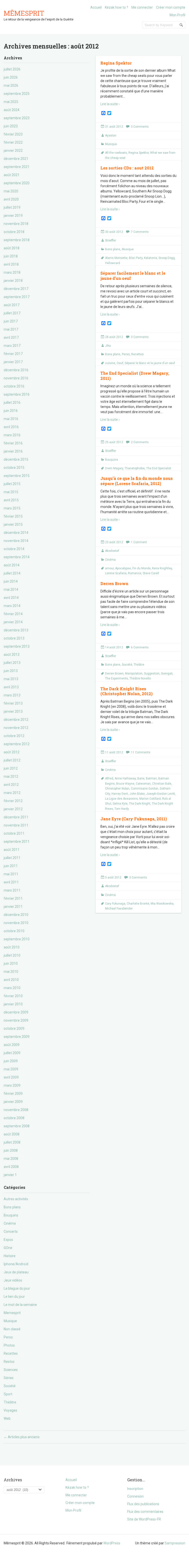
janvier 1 (10, 1175)
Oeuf (120, 363)
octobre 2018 (14, 232)
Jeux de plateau (16, 1272)
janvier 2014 (13, 622)
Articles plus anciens (22, 1437)
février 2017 (13, 354)
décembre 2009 (16, 1012)
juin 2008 (11, 1150)
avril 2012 (11, 785)
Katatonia (150, 258)
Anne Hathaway (125, 778)
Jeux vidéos (13, 1280)
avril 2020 (11, 199)
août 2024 (11, 110)
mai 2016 (11, 419)
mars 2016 (12, 435)
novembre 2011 (16, 825)
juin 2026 (11, 77)
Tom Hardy (121, 808)
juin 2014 (11, 581)
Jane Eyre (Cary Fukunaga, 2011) (133, 818)
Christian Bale (161, 783)
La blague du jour (17, 1288)
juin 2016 (11, 411)
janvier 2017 (13, 362)
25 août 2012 (114, 442)
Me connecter (142, 7)
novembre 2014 (16, 541)
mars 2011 (12, 890)
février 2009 (13, 1094)
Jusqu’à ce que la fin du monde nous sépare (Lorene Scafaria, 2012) (136, 481)
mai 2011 (11, 874)
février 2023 (13, 134)
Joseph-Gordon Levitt (160, 793)
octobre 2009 (14, 1028)
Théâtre (10, 1402)
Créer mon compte (170, 7)
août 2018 (11, 248)
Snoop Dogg (166, 258)
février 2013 (13, 703)
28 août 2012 (114, 337)
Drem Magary (114, 468)
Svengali (167, 673)
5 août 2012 (113, 877)
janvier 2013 (13, 711)
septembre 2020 (17, 183)
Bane (140, 778)
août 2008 (11, 1134)
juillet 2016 (12, 403)
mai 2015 (11, 492)
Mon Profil (177, 15)
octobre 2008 (14, 1118)
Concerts (11, 1231)
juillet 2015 (12, 484)
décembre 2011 (16, 817)
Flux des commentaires (145, 1512)
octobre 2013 (14, 638)
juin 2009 (11, 1061)
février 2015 (13, 516)
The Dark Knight (139, 803)
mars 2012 (12, 793)
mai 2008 (11, 1159)
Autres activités (16, 1199)
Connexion (135, 1496)
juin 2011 (11, 866)
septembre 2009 (17, 1037)
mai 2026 (11, 85)
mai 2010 (11, 972)
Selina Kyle (120, 803)
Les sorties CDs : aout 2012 (127, 167)
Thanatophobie (135, 468)
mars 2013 (12, 695)
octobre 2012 (14, 736)
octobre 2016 (14, 386)
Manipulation (133, 673)
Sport (8, 1394)
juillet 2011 (12, 858)
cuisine (110, 363)
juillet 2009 (12, 1053)
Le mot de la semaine (20, 1305)
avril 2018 (11, 264)
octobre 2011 (14, 833)
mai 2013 (11, 679)
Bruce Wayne (125, 783)
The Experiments (116, 678)
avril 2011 (11, 882)
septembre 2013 (17, 646)
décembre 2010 (16, 915)
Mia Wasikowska (162, 903)
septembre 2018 (17, 240)
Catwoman (143, 783)
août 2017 (11, 305)
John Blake (137, 793)
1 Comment (139, 542)
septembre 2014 (17, 557)
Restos (9, 1362)
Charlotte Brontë (138, 903)
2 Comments (140, 442)
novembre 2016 (16, 378)
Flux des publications (143, 1504)
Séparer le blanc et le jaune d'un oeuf (150, 363)
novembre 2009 (16, 1020)
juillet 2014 (12, 573)
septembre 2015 (17, 476)
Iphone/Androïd (16, 1264)
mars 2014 (12, 606)
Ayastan (110, 135)
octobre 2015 (14, 468)
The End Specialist (158, 468)
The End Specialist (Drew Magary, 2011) (134, 376)
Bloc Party (135, 258)
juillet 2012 (12, 760)
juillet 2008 (12, 1142)
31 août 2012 (114, 126)
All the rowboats (116, 152)
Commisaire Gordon (144, 788)
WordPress (111, 1543)
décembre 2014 (16, 533)
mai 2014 (11, 589)
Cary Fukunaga (115, 903)
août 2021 (11, 175)
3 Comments (140, 126)
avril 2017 (11, 337)
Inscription (135, 1489)
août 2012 (11, 752)
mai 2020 (11, 191)
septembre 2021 (17, 167)
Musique (10, 1321)
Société (10, 1386)
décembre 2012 (16, 720)
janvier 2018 (13, 281)
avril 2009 (11, 1077)
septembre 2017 (17, 297)
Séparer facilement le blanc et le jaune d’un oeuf (132, 275)
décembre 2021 (16, 159)
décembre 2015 (16, 459)
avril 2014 (11, 598)
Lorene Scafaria (115, 573)
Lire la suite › (110, 104)
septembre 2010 (17, 939)
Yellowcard (112, 263)
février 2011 (13, 898)
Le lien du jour (14, 1297)
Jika (108, 345)
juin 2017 (11, 321)
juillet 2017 (12, 313)
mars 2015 (12, 508)
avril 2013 (11, 687)
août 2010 (11, 947)
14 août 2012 (114, 647)
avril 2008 (11, 1167)
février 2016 (13, 443)
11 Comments (140, 752)
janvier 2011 (13, 907)
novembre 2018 (16, 224)
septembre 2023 (17, 118)
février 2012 (13, 801)
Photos (9, 1345)
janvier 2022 (13, 150)
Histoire (10, 1256)
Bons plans (12, 1207)
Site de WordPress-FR (144, 1519)
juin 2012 (11, 768)
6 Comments (140, 647)
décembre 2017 (16, 289)
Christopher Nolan (117, 788)
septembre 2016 (17, 394)
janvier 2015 (13, 524)
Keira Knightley (162, 568)
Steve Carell (151, 573)
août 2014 (11, 565)
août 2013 (11, 655)
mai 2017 (11, 329)
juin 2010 (11, 963)
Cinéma (10, 1223)
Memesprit (12, 1313)
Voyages (10, 1410)
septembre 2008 (17, 1126)
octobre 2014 (14, 549)
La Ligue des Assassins (121, 798)
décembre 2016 (16, 370)
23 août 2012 (114, 542)
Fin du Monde (141, 568)
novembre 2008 (16, 1110)
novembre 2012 (16, 728)
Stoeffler (110, 240)
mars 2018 (12, 272)
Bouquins (11, 1215)
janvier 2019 (13, 216)
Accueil (96, 7)
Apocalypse (123, 568)
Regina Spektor (116, 63)
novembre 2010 (16, 923)
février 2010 (13, 996)
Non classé (12, 1329)
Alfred (109, 778)
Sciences (11, 1370)
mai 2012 (11, 776)
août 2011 (11, 850)
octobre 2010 (14, 931)
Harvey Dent (119, 793)
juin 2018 (11, 256)
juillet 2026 (12, 69)
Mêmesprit (24, 13)
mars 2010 (12, 988)
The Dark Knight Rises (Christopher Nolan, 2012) (126, 691)
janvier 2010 (13, 1004)
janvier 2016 (13, 451)
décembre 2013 (16, 630)
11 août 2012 (114, 752)
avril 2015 (11, 500)
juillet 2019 (12, 207)
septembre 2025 (17, 94)
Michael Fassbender (119, 908)
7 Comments (140, 232)
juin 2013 (11, 671)
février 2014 (13, 614)
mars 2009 (12, 1085)
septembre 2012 (17, 744)
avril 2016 (11, 427)
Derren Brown (114, 583)
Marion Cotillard (150, 798)
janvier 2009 (13, 1102)
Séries (9, 1378)
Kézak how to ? (116, 7)
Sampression (175, 1543)
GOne (8, 1248)
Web (7, 1418)
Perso (8, 1337)
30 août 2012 (114, 232)
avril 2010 (11, 980)
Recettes (11, 1353)
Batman (151, 778)
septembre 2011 (17, 841)
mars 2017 (12, 346)
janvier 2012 (13, 809)
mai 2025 (11, 102)
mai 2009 (11, 1069)
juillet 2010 (12, 955)
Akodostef (112, 551)
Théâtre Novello (140, 678)
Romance (134, 573)
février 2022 (13, 142)
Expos (8, 1240)
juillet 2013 (12, 663)
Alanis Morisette (116, 258)
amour (109, 568)
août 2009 (11, 1045)
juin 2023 (11, 126)
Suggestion (151, 673)
